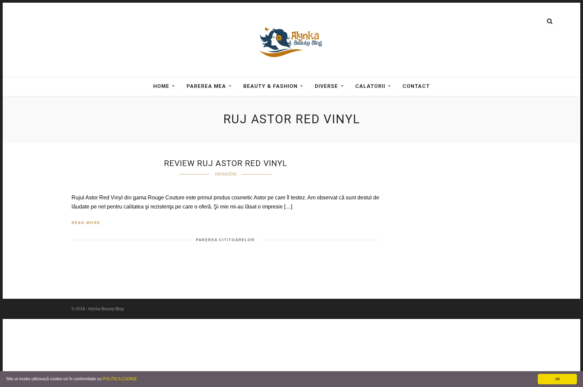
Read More (86, 223)
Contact (416, 86)
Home (161, 86)
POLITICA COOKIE (120, 379)
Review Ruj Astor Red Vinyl (225, 163)
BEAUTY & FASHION (270, 86)
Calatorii (370, 86)
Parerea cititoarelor (225, 240)
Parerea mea (206, 86)
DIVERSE (326, 86)
